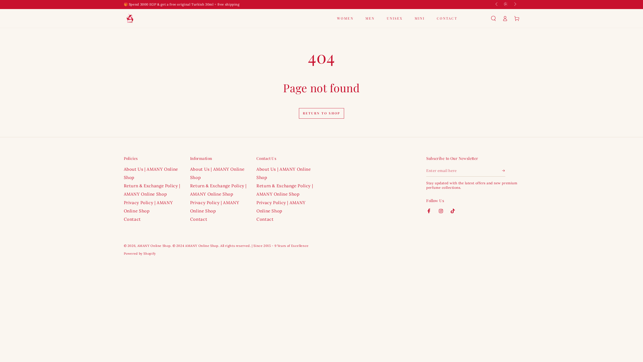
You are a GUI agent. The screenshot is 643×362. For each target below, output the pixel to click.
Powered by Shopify (140, 253)
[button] (493, 18)
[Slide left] (496, 4)
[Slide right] (514, 4)
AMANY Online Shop (154, 246)
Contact (132, 219)
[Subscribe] (504, 170)
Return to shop (321, 113)
